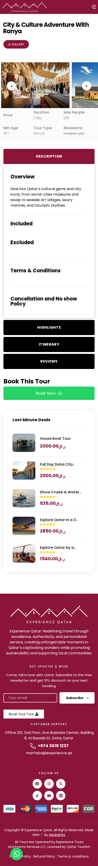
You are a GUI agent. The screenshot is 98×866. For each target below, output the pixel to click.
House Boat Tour (55, 438)
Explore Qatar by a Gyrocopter (57, 547)
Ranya (39, 133)
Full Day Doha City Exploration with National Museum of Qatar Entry (58, 464)
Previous (11, 85)
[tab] (49, 156)
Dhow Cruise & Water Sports (59, 492)
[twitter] (61, 784)
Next (86, 85)
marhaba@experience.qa (49, 753)
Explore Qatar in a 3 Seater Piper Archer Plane (58, 520)
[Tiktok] (37, 795)
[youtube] (49, 795)
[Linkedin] (61, 795)
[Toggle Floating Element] (16, 854)
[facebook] (37, 784)
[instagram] (49, 784)
